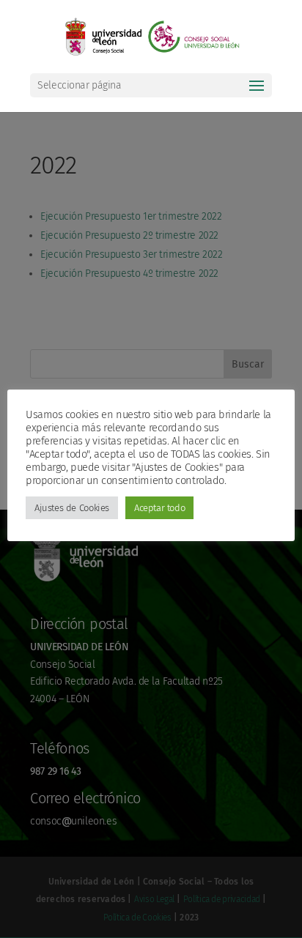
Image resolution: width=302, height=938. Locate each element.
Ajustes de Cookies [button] (71, 507)
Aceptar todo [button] (159, 507)
